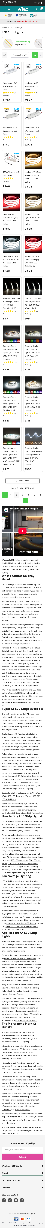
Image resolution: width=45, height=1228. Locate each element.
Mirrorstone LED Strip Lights (14, 1063)
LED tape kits (18, 813)
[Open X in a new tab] (22, 1200)
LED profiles (16, 810)
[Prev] (5, 495)
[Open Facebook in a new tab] (4, 1200)
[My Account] (37, 9)
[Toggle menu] (4, 9)
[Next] (25, 500)
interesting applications (14, 951)
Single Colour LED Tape (12, 734)
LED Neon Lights (35, 813)
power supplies (28, 810)
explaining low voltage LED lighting (21, 923)
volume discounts (22, 1109)
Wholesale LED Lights (11, 560)
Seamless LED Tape (23, 42)
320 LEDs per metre (19, 860)
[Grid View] (35, 55)
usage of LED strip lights (26, 1020)
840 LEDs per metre (20, 866)
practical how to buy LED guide (19, 1130)
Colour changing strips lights (14, 754)
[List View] (40, 55)
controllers (6, 813)
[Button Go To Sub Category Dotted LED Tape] (39, 43)
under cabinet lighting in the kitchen (20, 958)
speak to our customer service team (22, 926)
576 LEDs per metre (17, 863)
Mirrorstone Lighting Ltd (24, 1038)
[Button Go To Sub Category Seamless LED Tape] (8, 43)
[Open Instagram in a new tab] (10, 1200)
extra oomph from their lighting (19, 788)
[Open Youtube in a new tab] (16, 1200)
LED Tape (33, 584)
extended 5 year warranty (13, 1066)
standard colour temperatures (15, 737)
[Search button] (9, 9)
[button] (11, 94)
